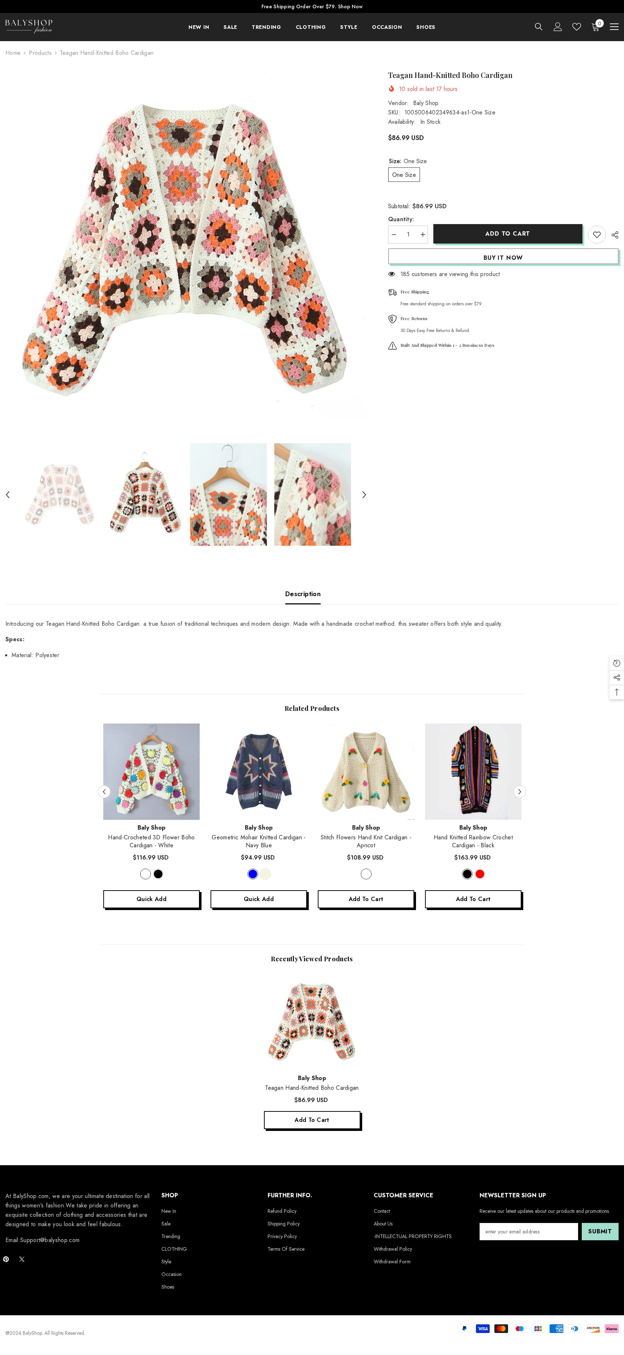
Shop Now (350, 6)
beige (265, 874)
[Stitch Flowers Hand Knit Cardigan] (366, 772)
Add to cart (507, 234)
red (479, 874)
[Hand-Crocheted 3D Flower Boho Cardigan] (151, 772)
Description (303, 594)
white (145, 874)
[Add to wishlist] (597, 235)
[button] (7, 494)
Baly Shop (426, 103)
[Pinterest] (6, 1259)
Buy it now (503, 258)
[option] (186, 250)
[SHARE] (612, 235)
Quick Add (151, 899)
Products (40, 53)
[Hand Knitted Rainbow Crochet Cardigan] (473, 772)
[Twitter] (22, 1259)
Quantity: (401, 219)
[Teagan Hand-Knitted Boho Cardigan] (312, 1022)
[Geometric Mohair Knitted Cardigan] (259, 772)
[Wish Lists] (576, 26)
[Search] (538, 26)
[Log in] (558, 26)
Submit (600, 1231)
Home (13, 53)
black (158, 874)
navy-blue (252, 874)
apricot (366, 874)
